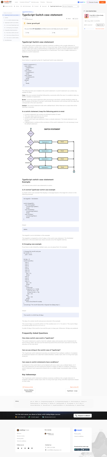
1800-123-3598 (51, 447)
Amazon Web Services (35, 405)
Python (36, 401)
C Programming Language (46, 401)
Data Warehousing (70, 405)
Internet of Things (80, 405)
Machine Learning (34, 403)
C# (76, 403)
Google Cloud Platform (58, 405)
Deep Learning (44, 403)
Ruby (81, 403)
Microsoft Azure (46, 405)
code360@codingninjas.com (54, 450)
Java (31, 401)
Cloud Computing (75, 401)
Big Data (52, 403)
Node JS (83, 401)
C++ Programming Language (61, 401)
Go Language (70, 403)
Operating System (60, 403)
